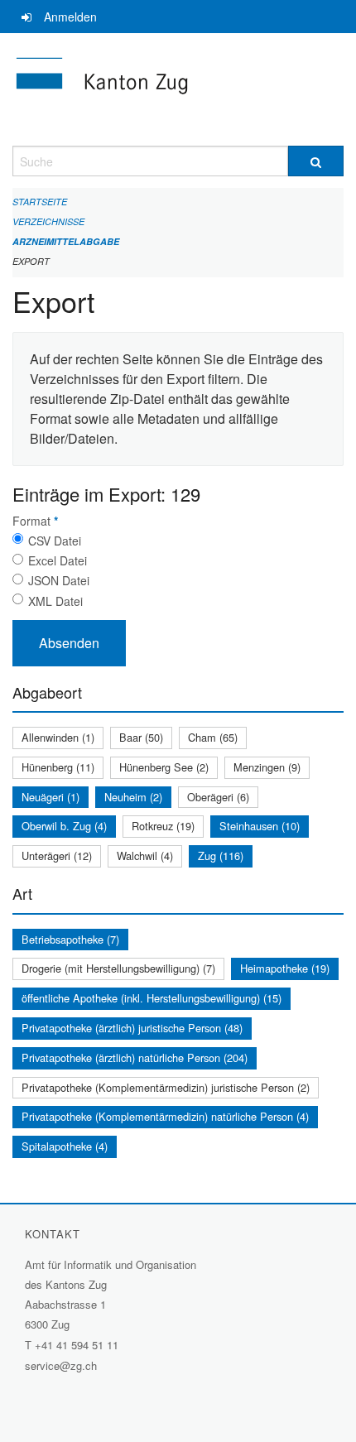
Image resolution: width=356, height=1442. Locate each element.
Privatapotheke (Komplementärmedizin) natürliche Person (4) (165, 1116)
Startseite (39, 201)
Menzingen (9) (267, 767)
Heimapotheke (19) (285, 968)
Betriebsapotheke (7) (70, 939)
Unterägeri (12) (57, 855)
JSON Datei (58, 580)
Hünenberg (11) (58, 767)
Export (31, 261)
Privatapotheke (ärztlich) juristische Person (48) (132, 1028)
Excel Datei (57, 560)
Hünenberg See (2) (164, 767)
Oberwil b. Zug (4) (64, 826)
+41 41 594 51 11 (76, 1345)
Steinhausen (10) (259, 826)
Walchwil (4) (145, 855)
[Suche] (316, 161)
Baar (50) (141, 737)
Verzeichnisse (48, 221)
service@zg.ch (61, 1365)
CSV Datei (54, 540)
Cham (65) (213, 737)
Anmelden (70, 16)
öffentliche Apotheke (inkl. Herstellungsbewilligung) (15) (151, 998)
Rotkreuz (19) (163, 826)
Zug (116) (220, 855)
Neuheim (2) (133, 797)
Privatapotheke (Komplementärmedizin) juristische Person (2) (166, 1087)
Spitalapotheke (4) (65, 1146)
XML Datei (55, 601)
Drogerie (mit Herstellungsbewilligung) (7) (118, 968)
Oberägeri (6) (218, 797)
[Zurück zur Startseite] (178, 89)
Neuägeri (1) (50, 797)
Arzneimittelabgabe (65, 241)
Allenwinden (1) (58, 737)
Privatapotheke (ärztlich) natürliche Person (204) (135, 1057)
